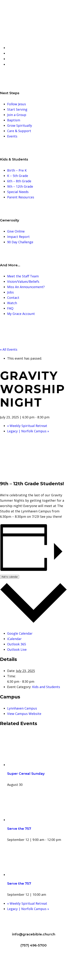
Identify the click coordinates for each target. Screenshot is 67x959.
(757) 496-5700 (33, 945)
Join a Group (16, 115)
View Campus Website (24, 713)
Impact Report (18, 236)
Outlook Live (17, 649)
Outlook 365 (16, 644)
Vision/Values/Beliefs (23, 281)
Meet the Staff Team (23, 276)
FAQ (10, 308)
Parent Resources (20, 197)
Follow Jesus (16, 104)
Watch (12, 303)
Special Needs (18, 192)
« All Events (8, 349)
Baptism (13, 120)
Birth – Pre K (17, 170)
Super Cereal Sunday (26, 774)
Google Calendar (20, 633)
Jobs (10, 292)
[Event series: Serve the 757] (63, 839)
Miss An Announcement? (26, 287)
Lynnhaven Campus (22, 708)
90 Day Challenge (20, 242)
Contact (13, 297)
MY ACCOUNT (20, 64)
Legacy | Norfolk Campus (28, 431)
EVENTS (16, 53)
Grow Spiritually (19, 125)
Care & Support (19, 131)
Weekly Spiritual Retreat (27, 426)
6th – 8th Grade (19, 181)
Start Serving (17, 109)
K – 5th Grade (17, 176)
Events (12, 136)
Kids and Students (46, 687)
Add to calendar (9, 576)
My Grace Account (21, 314)
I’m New (16, 48)
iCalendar (14, 639)
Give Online (16, 231)
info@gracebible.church (33, 934)
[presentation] (37, 765)
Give (13, 59)
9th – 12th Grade (20, 186)
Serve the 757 (19, 829)
